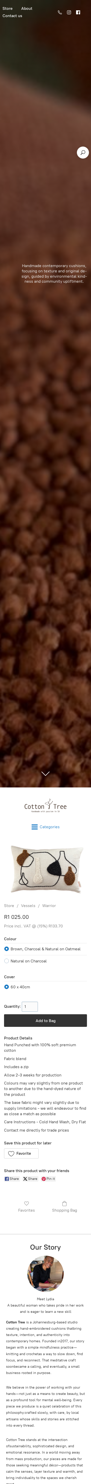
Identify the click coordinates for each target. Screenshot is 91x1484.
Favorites (26, 1210)
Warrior (49, 905)
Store (9, 905)
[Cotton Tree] (45, 805)
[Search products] (83, 153)
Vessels (28, 905)
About (26, 8)
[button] (21, 1153)
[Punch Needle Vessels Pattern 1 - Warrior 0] (45, 869)
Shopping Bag (64, 1210)
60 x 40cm (20, 987)
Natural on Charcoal (29, 961)
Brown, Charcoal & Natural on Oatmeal (46, 949)
